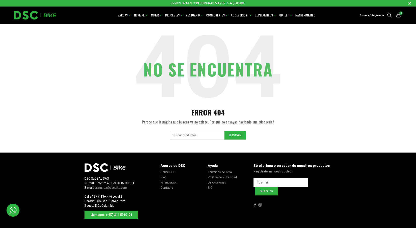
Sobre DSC (168, 172)
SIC (210, 187)
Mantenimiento (305, 15)
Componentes (215, 15)
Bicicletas (172, 15)
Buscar (235, 135)
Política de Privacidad (222, 177)
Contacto (167, 187)
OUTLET (284, 15)
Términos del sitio (220, 172)
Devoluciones (217, 182)
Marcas (122, 15)
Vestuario (193, 15)
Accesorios (240, 15)
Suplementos (264, 15)
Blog (164, 177)
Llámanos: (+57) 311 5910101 (111, 214)
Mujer (155, 15)
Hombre (139, 15)
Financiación (169, 182)
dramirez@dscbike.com (110, 187)
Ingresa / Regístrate (372, 15)
